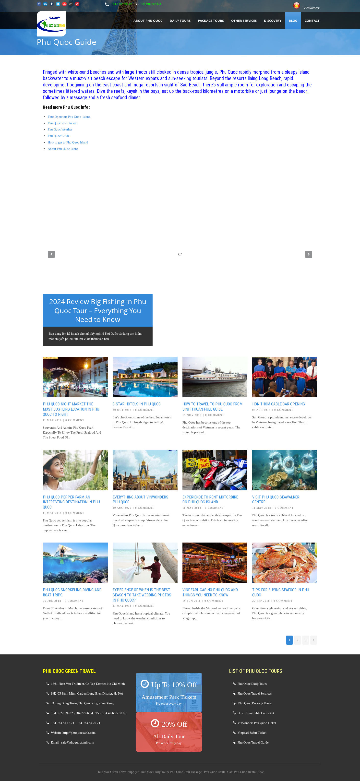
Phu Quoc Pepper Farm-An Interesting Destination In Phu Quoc (71, 502)
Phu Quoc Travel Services (255, 693)
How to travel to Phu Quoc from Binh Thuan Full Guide (212, 407)
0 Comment (74, 420)
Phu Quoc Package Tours (254, 703)
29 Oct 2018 (122, 409)
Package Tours (211, 20)
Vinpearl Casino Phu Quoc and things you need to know (210, 592)
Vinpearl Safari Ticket (252, 732)
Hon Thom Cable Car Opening (278, 404)
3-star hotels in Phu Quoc (137, 404)
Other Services (244, 20)
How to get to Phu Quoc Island (68, 142)
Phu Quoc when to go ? (63, 123)
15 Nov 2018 (192, 415)
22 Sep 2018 (261, 600)
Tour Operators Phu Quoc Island (69, 116)
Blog (293, 20)
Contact (312, 20)
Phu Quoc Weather (60, 129)
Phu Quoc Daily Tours (252, 684)
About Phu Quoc (147, 20)
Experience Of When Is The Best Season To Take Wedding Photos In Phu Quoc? (142, 595)
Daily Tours (180, 20)
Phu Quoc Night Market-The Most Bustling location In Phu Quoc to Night (71, 409)
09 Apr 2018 (261, 409)
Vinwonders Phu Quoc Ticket (257, 723)
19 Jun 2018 (191, 600)
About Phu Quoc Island (63, 149)
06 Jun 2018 (52, 600)
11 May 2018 (52, 420)
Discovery (272, 20)
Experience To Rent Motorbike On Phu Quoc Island (210, 500)
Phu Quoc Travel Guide (253, 742)
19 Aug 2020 (122, 507)
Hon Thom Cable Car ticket (256, 713)
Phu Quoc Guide (59, 136)
